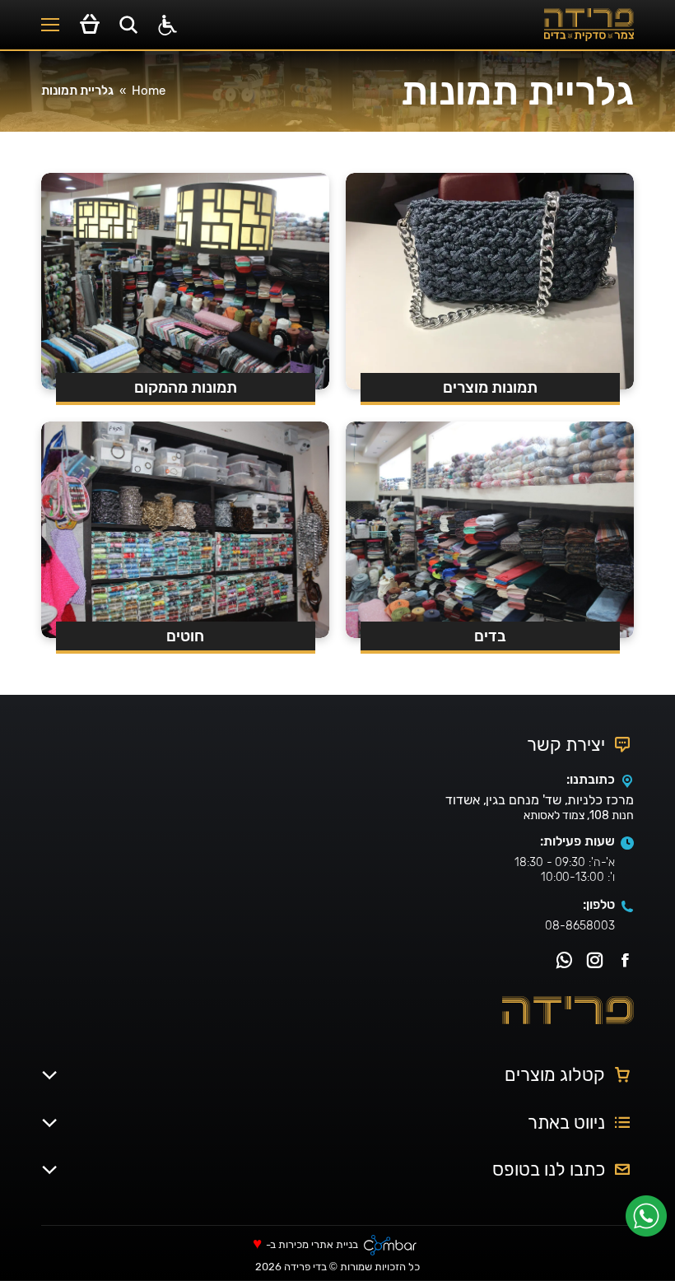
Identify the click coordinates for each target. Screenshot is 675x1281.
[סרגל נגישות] (167, 25)
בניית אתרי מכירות (318, 1245)
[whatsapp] (650, 1221)
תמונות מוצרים (490, 387)
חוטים (185, 636)
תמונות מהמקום (185, 387)
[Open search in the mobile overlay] (128, 24)
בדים (490, 636)
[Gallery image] (490, 530)
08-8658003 (580, 926)
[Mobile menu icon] (50, 24)
